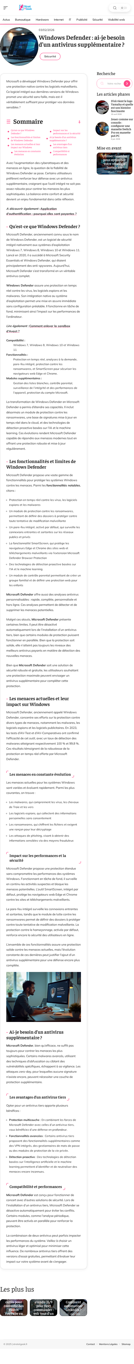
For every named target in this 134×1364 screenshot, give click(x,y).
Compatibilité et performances (61, 152)
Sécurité (50, 56)
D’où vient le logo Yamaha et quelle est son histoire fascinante (122, 106)
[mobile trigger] (6, 8)
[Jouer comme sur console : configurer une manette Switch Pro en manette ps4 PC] (102, 129)
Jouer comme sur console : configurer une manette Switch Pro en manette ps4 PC (122, 127)
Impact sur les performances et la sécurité (66, 131)
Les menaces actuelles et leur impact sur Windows (25, 145)
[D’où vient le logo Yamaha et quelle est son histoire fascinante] (102, 107)
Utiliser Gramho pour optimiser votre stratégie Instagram (114, 161)
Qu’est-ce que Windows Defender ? (22, 131)
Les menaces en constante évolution (27, 152)
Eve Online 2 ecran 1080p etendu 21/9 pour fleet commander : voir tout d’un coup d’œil (44, 1305)
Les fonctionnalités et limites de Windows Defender (25, 138)
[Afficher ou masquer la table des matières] (62, 122)
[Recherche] (114, 8)
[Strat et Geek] (25, 8)
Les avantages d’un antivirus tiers (62, 145)
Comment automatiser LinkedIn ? (73, 1305)
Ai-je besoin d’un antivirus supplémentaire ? (63, 138)
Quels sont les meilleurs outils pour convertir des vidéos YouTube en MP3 (14, 1305)
